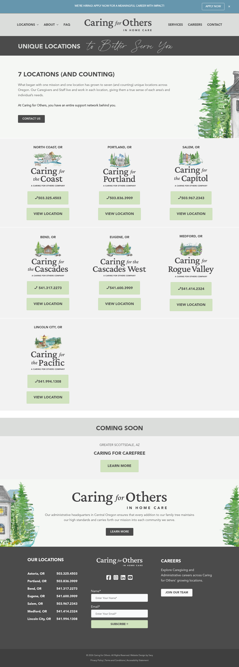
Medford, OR (37, 611)
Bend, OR (34, 588)
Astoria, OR (36, 573)
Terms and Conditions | (116, 660)
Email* (95, 606)
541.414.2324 (67, 611)
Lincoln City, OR (39, 619)
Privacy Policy (96, 660)
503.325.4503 (67, 573)
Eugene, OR (36, 596)
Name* (96, 591)
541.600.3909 (67, 596)
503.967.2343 (67, 603)
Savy (151, 655)
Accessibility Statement (138, 660)
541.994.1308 (67, 619)
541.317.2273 (67, 588)
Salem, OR (35, 603)
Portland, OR (37, 581)
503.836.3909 (67, 581)
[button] (213, 6)
